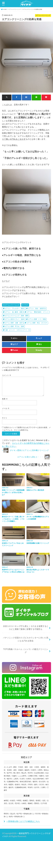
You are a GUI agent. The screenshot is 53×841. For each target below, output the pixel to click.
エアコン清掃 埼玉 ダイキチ (36, 323)
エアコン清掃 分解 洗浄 (13, 323)
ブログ (26, 305)
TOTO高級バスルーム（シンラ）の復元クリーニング (25, 650)
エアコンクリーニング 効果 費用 (16, 316)
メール (5, 408)
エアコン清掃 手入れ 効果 (14, 326)
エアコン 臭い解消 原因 (13, 312)
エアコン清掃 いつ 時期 (37, 319)
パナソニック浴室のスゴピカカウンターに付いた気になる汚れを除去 (25, 639)
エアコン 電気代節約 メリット (37, 312)
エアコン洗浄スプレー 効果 (14, 319)
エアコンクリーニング (12, 305)
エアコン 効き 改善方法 (37, 308)
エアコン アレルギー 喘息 (14, 308)
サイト (4, 418)
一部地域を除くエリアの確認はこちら (23, 821)
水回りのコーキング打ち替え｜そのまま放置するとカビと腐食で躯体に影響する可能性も (25, 627)
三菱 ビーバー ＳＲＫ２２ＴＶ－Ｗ (17, 330)
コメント (6, 375)
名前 (5, 399)
